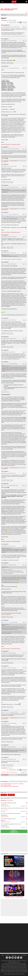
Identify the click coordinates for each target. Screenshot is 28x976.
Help (19, 955)
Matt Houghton (4, 815)
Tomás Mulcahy (4, 825)
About (2, 955)
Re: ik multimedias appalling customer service (11, 824)
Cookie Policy (13, 955)
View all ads (3, 795)
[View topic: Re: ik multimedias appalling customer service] (26, 824)
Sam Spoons (3, 804)
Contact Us (7, 955)
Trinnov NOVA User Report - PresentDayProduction (14, 897)
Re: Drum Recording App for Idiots (8, 818)
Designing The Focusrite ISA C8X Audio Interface (14, 867)
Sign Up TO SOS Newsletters (14, 831)
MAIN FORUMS (14, 9)
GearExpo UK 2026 (14, 882)
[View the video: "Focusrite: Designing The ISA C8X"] (14, 861)
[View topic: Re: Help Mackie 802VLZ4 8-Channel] (26, 803)
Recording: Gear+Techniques (5, 806)
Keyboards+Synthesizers (4, 816)
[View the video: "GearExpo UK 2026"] (14, 876)
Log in (2, 1)
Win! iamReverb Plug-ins (6, 785)
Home (2, 9)
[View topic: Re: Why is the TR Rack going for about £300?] (26, 813)
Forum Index (7, 9)
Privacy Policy (24, 955)
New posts (3, 800)
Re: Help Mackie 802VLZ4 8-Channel (8, 802)
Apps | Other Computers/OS (7, 9)
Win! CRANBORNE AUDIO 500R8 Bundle (9, 786)
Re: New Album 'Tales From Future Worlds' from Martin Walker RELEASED (13, 808)
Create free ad (11, 795)
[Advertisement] (14, 843)
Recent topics (10, 800)
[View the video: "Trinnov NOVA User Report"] (14, 890)
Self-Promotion (3, 811)
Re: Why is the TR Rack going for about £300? (10, 813)
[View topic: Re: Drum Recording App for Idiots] (26, 818)
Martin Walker (3, 810)
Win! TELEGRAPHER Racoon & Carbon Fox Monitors (12, 783)
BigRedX (2, 820)
